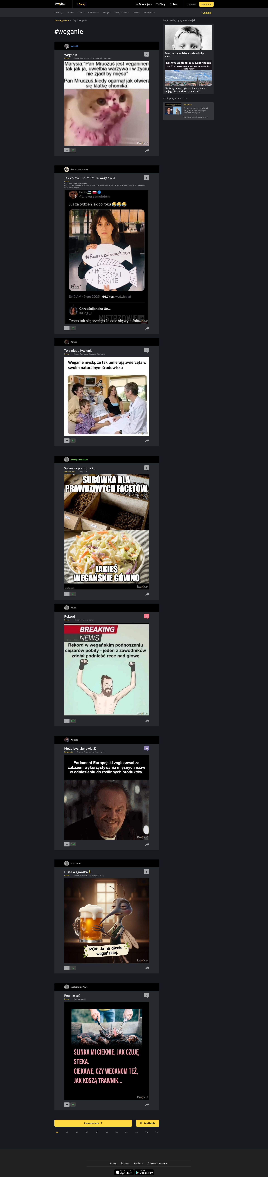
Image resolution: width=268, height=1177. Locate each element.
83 (107, 1132)
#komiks (88, 875)
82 (116, 1132)
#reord (90, 620)
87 (67, 1132)
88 (57, 1132)
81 (126, 1132)
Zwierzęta (58, 12)
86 (77, 1132)
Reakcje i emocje (122, 12)
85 (87, 1132)
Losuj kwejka (149, 1123)
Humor (71, 12)
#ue (104, 752)
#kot (81, 58)
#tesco (71, 183)
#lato (75, 999)
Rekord (69, 616)
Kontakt (113, 1163)
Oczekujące (145, 4)
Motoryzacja (149, 12)
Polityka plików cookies (158, 1163)
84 (97, 1132)
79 (146, 1132)
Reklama (125, 1163)
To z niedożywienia (78, 350)
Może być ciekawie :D (80, 748)
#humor (76, 58)
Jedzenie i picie (69, 472)
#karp (76, 183)
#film (66, 183)
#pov (102, 875)
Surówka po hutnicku (79, 468)
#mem (82, 875)
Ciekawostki (93, 12)
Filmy (162, 4)
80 (136, 1132)
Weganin (70, 55)
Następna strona (91, 1123)
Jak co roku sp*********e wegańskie (89, 178)
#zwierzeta (88, 58)
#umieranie (101, 354)
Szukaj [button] (207, 12)
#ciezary (77, 620)
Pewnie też (72, 995)
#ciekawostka (98, 58)
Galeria (81, 12)
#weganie (107, 58)
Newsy (136, 12)
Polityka (106, 12)
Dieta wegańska (76, 872)
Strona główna (61, 20)
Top (175, 4)
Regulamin (138, 1163)
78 (156, 1132)
